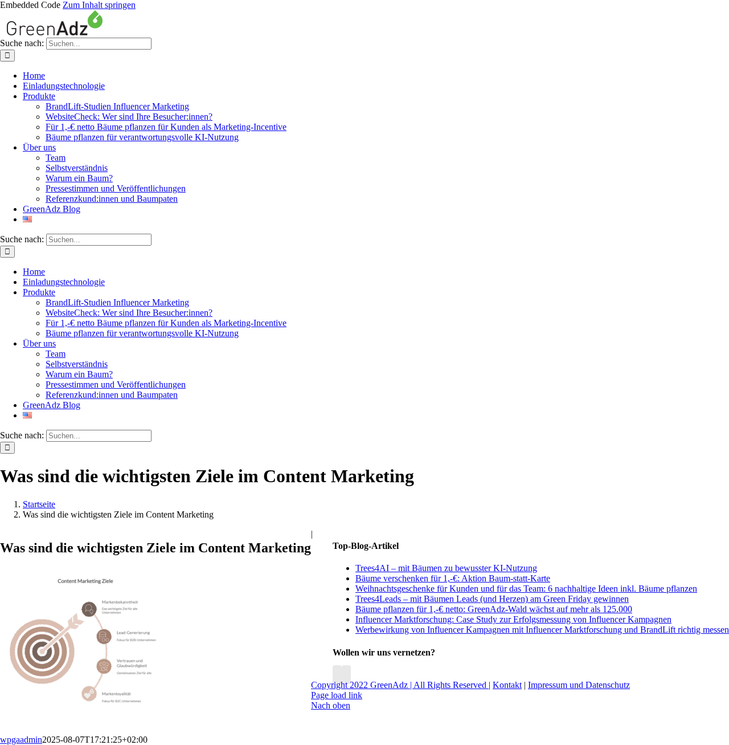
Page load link (336, 695)
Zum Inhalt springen (99, 5)
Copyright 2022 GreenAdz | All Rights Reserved (400, 685)
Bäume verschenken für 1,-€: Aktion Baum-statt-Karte (452, 578)
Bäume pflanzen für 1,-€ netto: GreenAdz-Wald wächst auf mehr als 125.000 (493, 609)
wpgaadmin (21, 739)
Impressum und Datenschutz (579, 685)
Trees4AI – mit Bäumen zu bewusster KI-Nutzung (446, 568)
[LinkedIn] (337, 674)
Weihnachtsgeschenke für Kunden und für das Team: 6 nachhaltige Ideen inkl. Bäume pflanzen (526, 588)
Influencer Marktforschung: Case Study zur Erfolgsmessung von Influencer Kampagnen (513, 619)
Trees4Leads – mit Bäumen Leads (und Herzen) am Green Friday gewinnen (492, 599)
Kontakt (507, 685)
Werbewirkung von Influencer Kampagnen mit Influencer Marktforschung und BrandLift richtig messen (542, 629)
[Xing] (346, 674)
